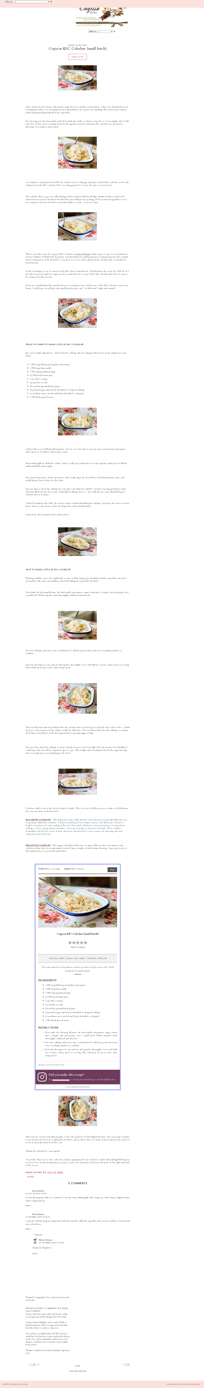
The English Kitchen (18, 1384)
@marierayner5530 (61, 1079)
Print (112, 870)
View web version (78, 1370)
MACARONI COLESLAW (38, 819)
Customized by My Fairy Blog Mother (184, 1384)
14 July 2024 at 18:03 (36, 1194)
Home (77, 1365)
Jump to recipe (78, 56)
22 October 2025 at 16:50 (52, 1243)
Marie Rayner (46, 1240)
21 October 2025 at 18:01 (38, 1217)
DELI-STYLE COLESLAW (38, 845)
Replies (39, 1235)
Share (30, 1177)
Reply (28, 1206)
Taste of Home (83, 254)
